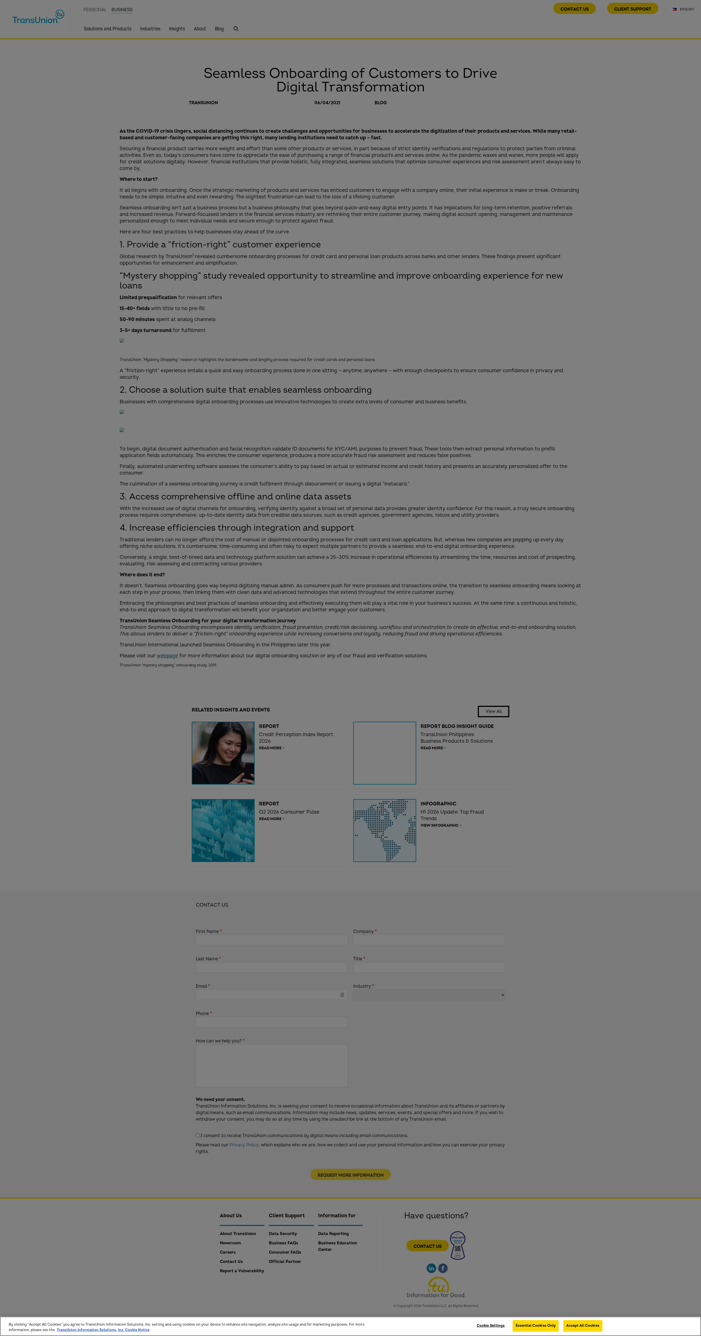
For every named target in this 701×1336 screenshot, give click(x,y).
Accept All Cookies (582, 1325)
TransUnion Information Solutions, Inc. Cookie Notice (103, 1330)
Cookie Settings (491, 1325)
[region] (350, 1326)
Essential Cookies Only (536, 1325)
